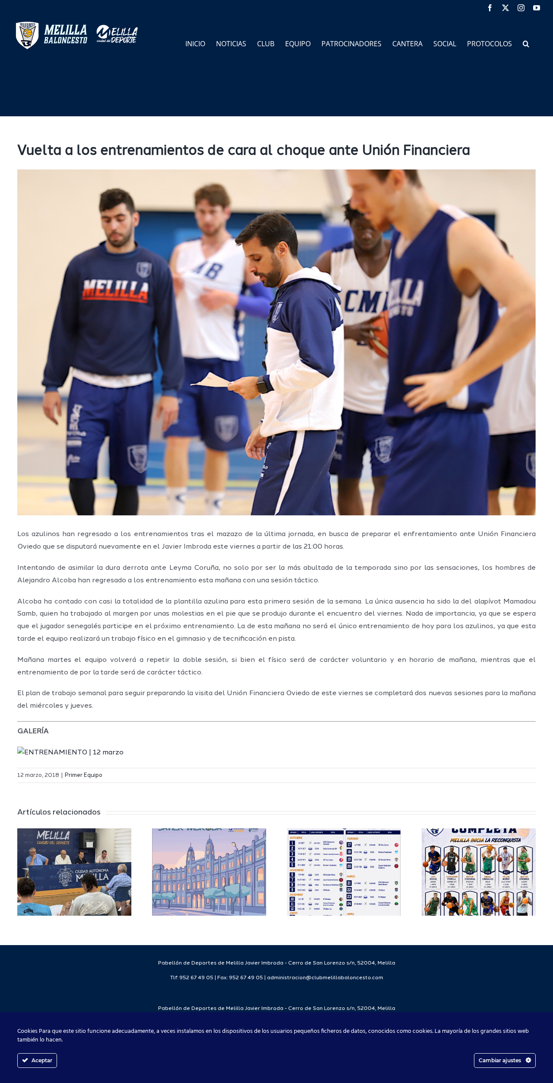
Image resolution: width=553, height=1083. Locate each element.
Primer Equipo (83, 775)
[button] (526, 43)
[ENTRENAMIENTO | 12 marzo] (70, 752)
